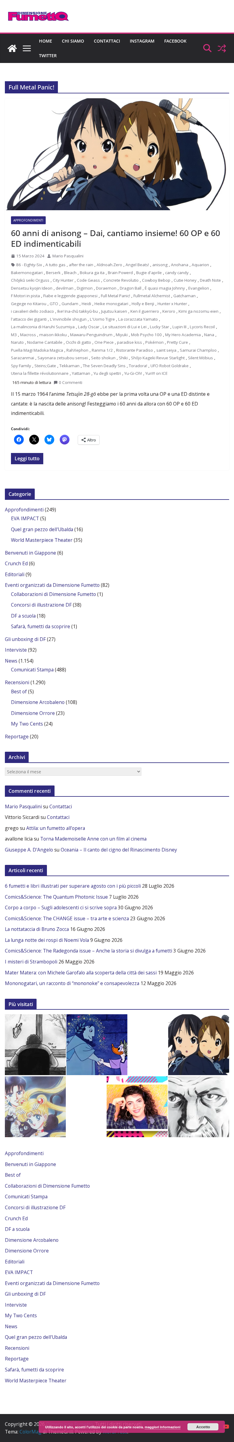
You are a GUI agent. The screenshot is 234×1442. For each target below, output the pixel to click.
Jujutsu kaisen (114, 311)
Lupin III (179, 326)
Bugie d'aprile (149, 272)
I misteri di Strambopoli (31, 961)
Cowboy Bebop (156, 280)
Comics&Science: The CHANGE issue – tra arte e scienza (67, 918)
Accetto (203, 1427)
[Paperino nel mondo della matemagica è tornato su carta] (96, 1044)
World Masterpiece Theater (42, 540)
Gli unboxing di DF (25, 639)
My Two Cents (27, 723)
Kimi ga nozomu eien (198, 311)
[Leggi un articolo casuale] (221, 48)
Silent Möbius (200, 357)
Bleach (70, 272)
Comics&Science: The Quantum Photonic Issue (56, 896)
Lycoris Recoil (202, 326)
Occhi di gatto (78, 342)
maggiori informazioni (162, 1427)
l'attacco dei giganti (29, 319)
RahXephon (77, 350)
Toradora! (138, 365)
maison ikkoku (53, 334)
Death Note (210, 280)
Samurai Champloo (198, 350)
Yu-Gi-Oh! (133, 373)
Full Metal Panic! (115, 295)
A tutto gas (55, 264)
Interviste (16, 649)
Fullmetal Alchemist (151, 295)
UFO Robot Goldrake (170, 365)
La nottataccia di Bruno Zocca (37, 929)
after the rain (81, 264)
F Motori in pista (25, 295)
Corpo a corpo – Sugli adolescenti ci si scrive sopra (61, 907)
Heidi (86, 303)
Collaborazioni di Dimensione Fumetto (53, 594)
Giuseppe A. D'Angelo (29, 849)
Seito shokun (103, 357)
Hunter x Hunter (172, 303)
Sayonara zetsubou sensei (62, 357)
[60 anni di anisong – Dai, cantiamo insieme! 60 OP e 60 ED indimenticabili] (117, 154)
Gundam (70, 303)
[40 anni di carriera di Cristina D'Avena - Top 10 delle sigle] (137, 1106)
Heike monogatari (111, 303)
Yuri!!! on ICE (156, 373)
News (11, 660)
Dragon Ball (130, 288)
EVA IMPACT (25, 518)
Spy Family (21, 365)
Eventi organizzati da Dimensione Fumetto (52, 585)
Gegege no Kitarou (28, 303)
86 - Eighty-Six (29, 264)
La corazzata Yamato (138, 319)
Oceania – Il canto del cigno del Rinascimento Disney (119, 849)
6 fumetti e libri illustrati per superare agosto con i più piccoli (73, 886)
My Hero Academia (183, 334)
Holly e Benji (143, 303)
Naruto (17, 342)
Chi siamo (73, 41)
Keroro (168, 311)
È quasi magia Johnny (165, 288)
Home (45, 41)
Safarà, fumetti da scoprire (40, 626)
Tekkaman (69, 365)
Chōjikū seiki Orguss (30, 280)
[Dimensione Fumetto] (12, 48)
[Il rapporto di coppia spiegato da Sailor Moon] (35, 1106)
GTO (54, 303)
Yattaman (81, 373)
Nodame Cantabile (44, 342)
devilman (64, 288)
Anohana (179, 264)
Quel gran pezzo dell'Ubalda (42, 529)
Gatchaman (184, 295)
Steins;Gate (45, 365)
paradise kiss (129, 342)
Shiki (123, 357)
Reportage (17, 736)
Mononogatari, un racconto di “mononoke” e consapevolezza (72, 983)
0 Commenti (70, 382)
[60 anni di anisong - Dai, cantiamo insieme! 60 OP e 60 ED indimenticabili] (198, 1044)
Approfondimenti (28, 220)
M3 (14, 334)
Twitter (48, 55)
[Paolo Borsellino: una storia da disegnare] (198, 1106)
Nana (209, 334)
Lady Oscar (88, 326)
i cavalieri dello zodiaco (32, 311)
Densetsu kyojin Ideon (31, 288)
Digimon (85, 288)
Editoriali (14, 574)
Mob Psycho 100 (146, 334)
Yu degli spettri (107, 373)
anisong (160, 264)
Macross (28, 334)
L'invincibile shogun (68, 319)
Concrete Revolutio (121, 280)
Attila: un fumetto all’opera (55, 828)
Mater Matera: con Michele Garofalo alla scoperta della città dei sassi (81, 972)
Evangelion (198, 288)
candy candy (177, 272)
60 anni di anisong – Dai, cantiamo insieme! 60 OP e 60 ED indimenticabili (115, 238)
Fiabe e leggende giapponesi (70, 295)
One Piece (104, 342)
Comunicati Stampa (32, 669)
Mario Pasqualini (67, 256)
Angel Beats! (137, 264)
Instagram (142, 41)
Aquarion (200, 264)
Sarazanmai (22, 357)
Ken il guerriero (144, 311)
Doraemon (106, 288)
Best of (19, 691)
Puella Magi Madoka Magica (37, 350)
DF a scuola (23, 615)
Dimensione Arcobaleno (38, 702)
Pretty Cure (177, 342)
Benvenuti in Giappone (30, 552)
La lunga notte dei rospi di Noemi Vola (47, 940)
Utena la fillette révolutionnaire (40, 373)
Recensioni (17, 682)
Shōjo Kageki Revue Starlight (158, 357)
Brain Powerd (120, 272)
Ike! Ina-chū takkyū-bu (77, 311)
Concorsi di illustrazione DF (41, 604)
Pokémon (154, 342)
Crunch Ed (16, 563)
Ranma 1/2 (102, 350)
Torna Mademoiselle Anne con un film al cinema (93, 838)
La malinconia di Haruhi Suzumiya (43, 326)
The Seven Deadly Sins (104, 365)
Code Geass (88, 280)
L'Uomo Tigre (102, 319)
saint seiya (166, 350)
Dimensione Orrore (33, 713)
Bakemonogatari (27, 272)
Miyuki (122, 334)
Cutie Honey (185, 280)
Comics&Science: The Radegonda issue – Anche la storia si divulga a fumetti (88, 950)
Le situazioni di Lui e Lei (125, 326)
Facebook (175, 41)
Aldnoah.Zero (109, 264)
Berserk (53, 272)
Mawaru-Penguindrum (91, 334)
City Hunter (63, 280)
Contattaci (107, 41)
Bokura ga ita (92, 272)
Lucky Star (159, 326)
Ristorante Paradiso (134, 350)
